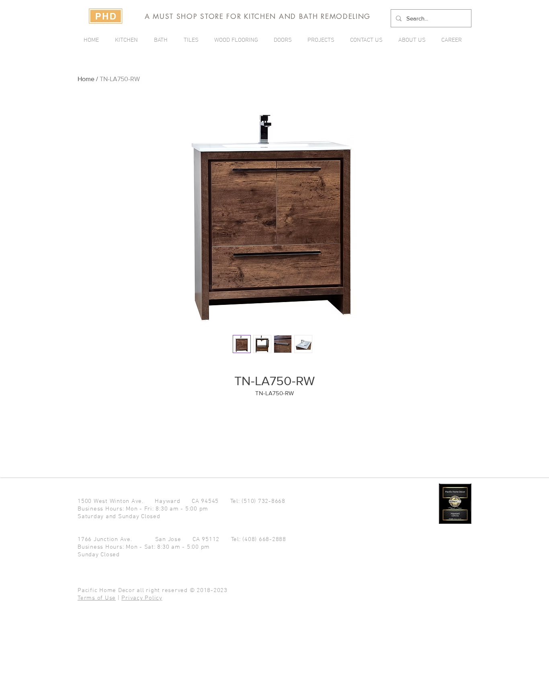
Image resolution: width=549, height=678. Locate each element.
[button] (322, 40)
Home (86, 79)
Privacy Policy (141, 598)
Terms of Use (97, 598)
